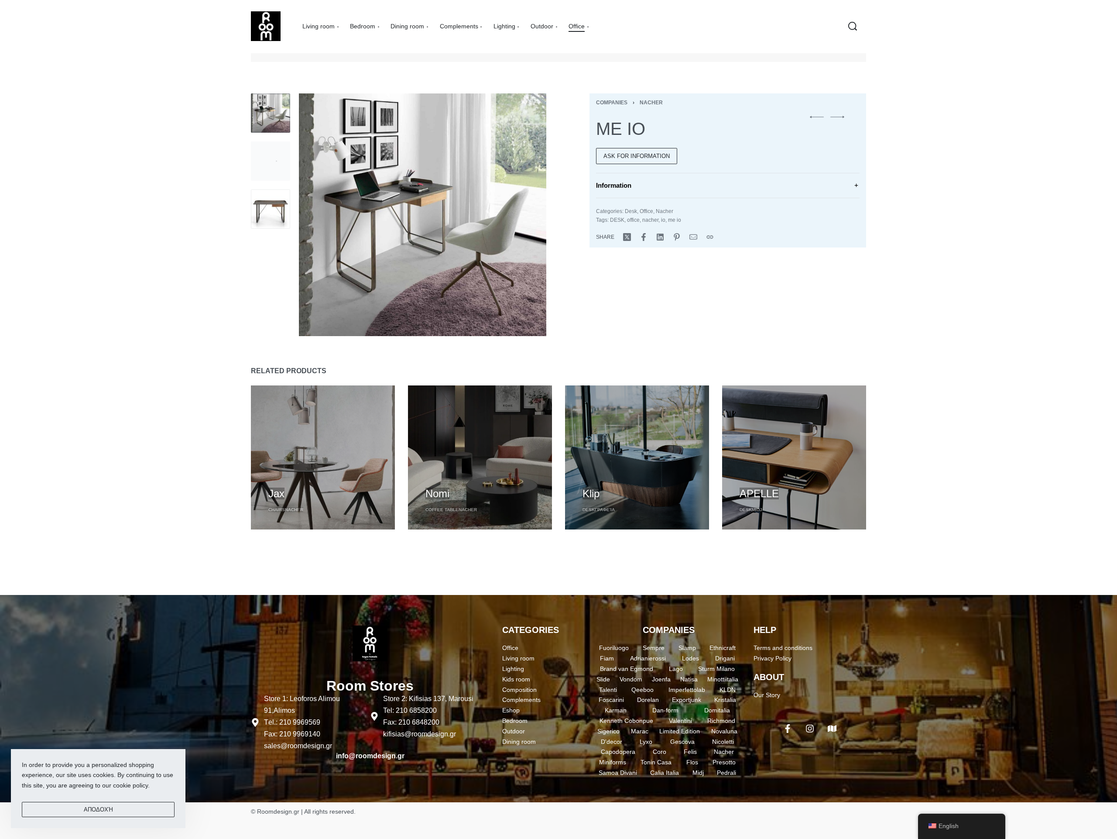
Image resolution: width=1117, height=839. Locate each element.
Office (646, 211)
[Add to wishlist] (319, 479)
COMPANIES (669, 630)
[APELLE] (794, 457)
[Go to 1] (270, 113)
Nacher (651, 103)
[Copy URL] (710, 237)
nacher (650, 220)
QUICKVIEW (286, 478)
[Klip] (637, 457)
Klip (591, 493)
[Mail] (693, 237)
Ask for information (636, 156)
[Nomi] (480, 457)
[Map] (832, 728)
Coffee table (442, 509)
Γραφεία (605, 509)
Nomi (437, 493)
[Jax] (323, 457)
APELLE (759, 493)
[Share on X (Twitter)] (627, 237)
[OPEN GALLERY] (422, 214)
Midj (757, 509)
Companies (611, 103)
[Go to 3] (270, 209)
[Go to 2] (270, 161)
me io (674, 220)
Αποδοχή (98, 809)
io (663, 220)
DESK (617, 220)
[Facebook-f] (787, 728)
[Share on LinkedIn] (660, 237)
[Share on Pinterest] (677, 237)
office (633, 220)
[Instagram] (810, 728)
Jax (276, 493)
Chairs (276, 509)
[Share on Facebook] (644, 237)
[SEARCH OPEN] (852, 26)
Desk (631, 211)
